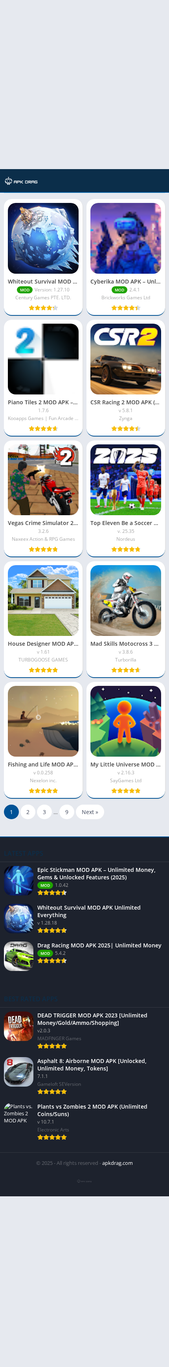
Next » (90, 812)
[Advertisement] (84, 84)
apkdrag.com (117, 1162)
